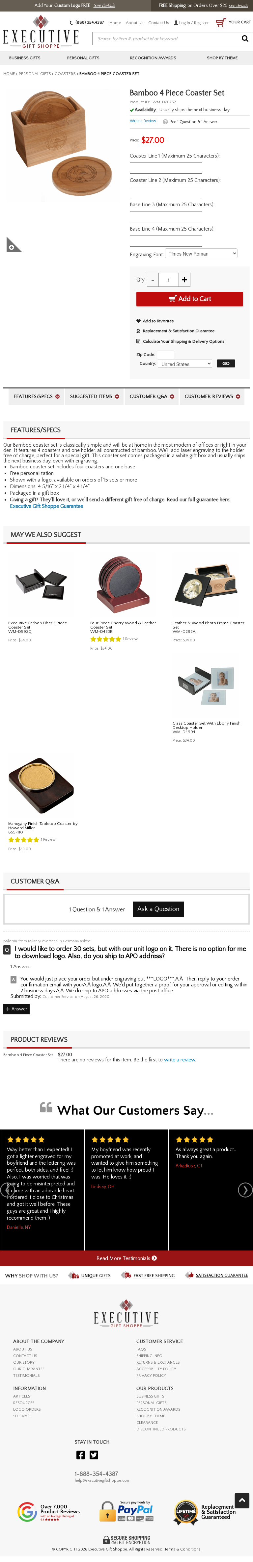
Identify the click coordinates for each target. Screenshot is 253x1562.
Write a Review (143, 121)
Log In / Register (193, 22)
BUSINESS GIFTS (150, 1396)
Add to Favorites (158, 321)
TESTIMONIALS (26, 1376)
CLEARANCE (147, 1423)
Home (115, 22)
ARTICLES (21, 1396)
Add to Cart (194, 299)
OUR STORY (24, 1362)
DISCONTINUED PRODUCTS (160, 1429)
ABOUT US (22, 1349)
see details (238, 5)
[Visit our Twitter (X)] (94, 1455)
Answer (19, 1009)
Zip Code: (145, 354)
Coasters (65, 73)
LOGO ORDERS (27, 1409)
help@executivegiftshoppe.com (102, 1480)
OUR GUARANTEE (28, 1369)
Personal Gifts (35, 73)
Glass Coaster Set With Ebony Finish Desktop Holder (206, 725)
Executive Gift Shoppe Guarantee (46, 506)
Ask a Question (158, 909)
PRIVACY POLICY (151, 1376)
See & (193, 122)
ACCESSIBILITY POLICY (156, 1369)
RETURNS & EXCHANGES (158, 1362)
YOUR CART (239, 22)
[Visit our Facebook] (81, 1455)
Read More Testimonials (124, 1258)
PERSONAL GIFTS (151, 1403)
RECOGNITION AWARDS (158, 1409)
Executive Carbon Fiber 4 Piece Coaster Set (37, 625)
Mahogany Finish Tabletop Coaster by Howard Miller (43, 825)
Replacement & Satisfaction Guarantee (178, 331)
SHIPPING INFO (149, 1356)
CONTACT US (25, 1356)
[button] (224, 363)
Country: (148, 363)
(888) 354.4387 (89, 22)
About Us (134, 22)
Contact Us (158, 22)
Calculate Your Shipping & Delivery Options (183, 341)
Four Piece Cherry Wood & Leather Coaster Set (123, 625)
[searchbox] (173, 38)
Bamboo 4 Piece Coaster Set (28, 1055)
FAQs (141, 1349)
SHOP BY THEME (150, 1416)
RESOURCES (23, 1403)
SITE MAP (21, 1416)
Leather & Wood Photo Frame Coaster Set (208, 625)
